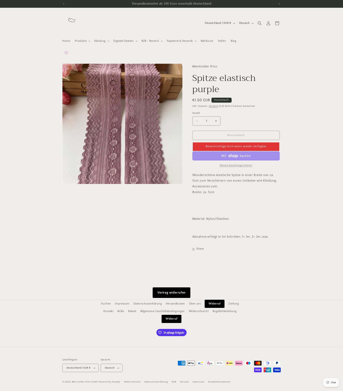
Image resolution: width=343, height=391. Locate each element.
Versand (213, 106)
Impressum (122, 303)
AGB (174, 382)
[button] (82, 41)
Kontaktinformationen (219, 382)
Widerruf (215, 303)
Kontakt (108, 311)
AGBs (120, 311)
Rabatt (132, 311)
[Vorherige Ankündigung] (63, 4)
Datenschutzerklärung (147, 303)
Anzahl (196, 113)
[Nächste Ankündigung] (279, 4)
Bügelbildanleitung (225, 311)
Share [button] (200, 248)
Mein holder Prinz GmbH (85, 382)
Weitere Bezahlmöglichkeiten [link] (236, 165)
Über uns (195, 303)
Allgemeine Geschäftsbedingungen (162, 311)
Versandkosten (175, 303)
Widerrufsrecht (199, 311)
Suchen (106, 303)
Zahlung (233, 303)
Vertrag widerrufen (171, 292)
